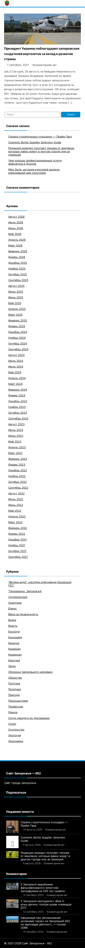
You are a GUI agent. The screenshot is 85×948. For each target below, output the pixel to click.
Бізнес (12, 608)
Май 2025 (14, 303)
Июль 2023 (15, 430)
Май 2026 (14, 234)
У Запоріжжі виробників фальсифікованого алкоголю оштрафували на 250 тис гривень (43, 888)
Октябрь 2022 (17, 481)
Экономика (15, 741)
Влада (12, 620)
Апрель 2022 (17, 516)
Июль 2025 (15, 291)
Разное (13, 712)
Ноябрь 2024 (17, 337)
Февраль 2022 (17, 528)
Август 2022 (16, 493)
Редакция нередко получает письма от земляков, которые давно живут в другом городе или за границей (41, 151)
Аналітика (14, 602)
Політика (14, 683)
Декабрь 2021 (17, 539)
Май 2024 (14, 372)
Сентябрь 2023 (18, 418)
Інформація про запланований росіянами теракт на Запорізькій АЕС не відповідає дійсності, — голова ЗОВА (45, 922)
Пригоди (14, 695)
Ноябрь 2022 (17, 476)
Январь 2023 (16, 464)
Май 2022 (14, 510)
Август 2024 (16, 355)
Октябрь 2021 (17, 551)
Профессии (15, 706)
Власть (12, 625)
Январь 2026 (16, 257)
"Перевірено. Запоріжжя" (25, 591)
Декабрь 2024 (17, 332)
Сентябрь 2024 (18, 349)
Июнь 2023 (15, 435)
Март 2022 (15, 522)
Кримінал (14, 648)
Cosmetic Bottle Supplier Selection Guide (34, 142)
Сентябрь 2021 (18, 556)
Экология (14, 735)
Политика (14, 689)
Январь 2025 (16, 326)
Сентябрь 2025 (18, 280)
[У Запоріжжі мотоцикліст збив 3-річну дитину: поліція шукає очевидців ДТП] (12, 903)
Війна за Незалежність (23, 614)
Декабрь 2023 (17, 401)
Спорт (12, 723)
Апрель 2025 (17, 309)
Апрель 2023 (17, 447)
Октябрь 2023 (17, 412)
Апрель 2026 (17, 239)
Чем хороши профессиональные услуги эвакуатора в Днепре (35, 162)
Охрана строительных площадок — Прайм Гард (40, 136)
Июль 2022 (15, 499)
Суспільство (16, 729)
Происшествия (18, 700)
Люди (12, 666)
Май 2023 (14, 441)
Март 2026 (15, 245)
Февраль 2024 (17, 389)
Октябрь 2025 (17, 274)
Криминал (15, 654)
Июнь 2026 (15, 228)
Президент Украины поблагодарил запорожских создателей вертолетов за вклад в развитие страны (42, 54)
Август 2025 (16, 285)
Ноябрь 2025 (17, 268)
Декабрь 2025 (17, 262)
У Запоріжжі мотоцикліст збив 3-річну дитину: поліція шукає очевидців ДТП (46, 904)
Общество (15, 677)
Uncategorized (17, 597)
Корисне (13, 643)
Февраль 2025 (17, 320)
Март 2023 (15, 453)
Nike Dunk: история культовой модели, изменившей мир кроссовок (34, 171)
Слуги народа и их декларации (29, 718)
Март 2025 (15, 314)
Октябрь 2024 (17, 343)
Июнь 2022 (15, 505)
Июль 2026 (15, 222)
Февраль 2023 (17, 458)
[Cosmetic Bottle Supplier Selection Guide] (12, 842)
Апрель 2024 (17, 378)
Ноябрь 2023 (17, 407)
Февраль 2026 (17, 251)
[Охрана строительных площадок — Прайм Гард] (12, 827)
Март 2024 (15, 383)
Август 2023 (16, 424)
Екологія (14, 631)
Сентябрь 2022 (18, 487)
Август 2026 (16, 216)
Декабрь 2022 (17, 470)
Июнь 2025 (15, 297)
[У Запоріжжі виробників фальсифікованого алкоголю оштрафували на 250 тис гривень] (12, 886)
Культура (14, 660)
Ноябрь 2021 (16, 545)
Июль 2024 (15, 360)
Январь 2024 (16, 395)
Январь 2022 (16, 533)
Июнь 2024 (15, 366)
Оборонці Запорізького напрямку (30, 672)
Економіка (15, 637)
